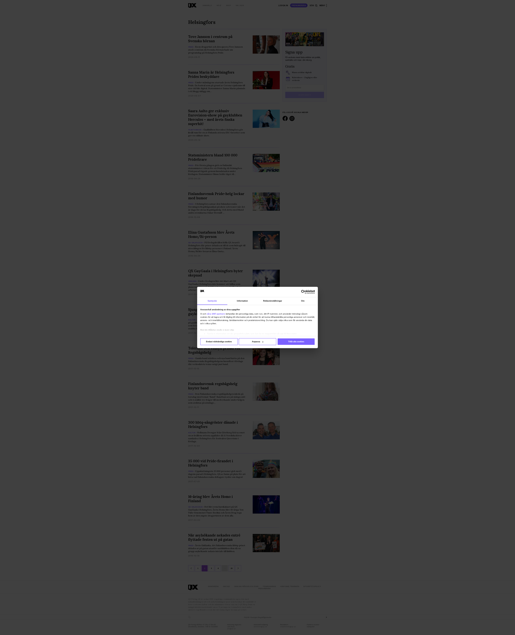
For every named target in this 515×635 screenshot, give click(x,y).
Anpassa (256, 341)
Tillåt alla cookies (296, 341)
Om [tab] (302, 301)
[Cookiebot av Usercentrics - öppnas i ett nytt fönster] (303, 292)
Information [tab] (242, 301)
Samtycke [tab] (212, 301)
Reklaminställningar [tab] (272, 301)
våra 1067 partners (216, 314)
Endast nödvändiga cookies (219, 341)
